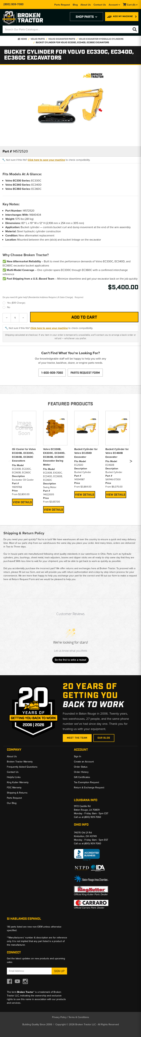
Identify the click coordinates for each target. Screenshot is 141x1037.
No (8, 307)
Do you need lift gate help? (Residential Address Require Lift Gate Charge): (43, 297)
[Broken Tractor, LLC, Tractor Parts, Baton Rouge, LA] (87, 855)
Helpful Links (14, 777)
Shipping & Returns (17, 793)
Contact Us (100, 5)
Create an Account (84, 761)
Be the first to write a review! (70, 659)
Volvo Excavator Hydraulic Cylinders (101, 39)
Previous (9, 462)
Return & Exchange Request (89, 787)
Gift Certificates (82, 777)
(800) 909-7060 (13, 4)
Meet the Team (77, 737)
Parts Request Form (85, 373)
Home (23, 39)
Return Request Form (23, 579)
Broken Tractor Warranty (20, 761)
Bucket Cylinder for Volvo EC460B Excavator (117, 453)
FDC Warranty (14, 787)
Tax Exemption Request (86, 782)
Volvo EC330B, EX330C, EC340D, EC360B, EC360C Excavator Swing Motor (54, 457)
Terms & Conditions (78, 1017)
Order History (81, 772)
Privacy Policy (59, 1017)
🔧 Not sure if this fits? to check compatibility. (46, 160)
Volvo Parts (38, 39)
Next (130, 462)
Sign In (77, 756)
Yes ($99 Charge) (16, 303)
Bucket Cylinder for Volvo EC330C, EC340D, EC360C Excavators (72, 42)
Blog (75, 5)
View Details (22, 502)
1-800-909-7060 (52, 373)
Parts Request (62, 5)
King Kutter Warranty (18, 782)
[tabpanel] (24, 458)
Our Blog (103, 737)
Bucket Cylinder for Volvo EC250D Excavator (86, 453)
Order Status (81, 767)
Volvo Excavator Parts (61, 39)
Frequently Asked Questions (22, 767)
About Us (85, 5)
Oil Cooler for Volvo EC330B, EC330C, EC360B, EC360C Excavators (24, 455)
